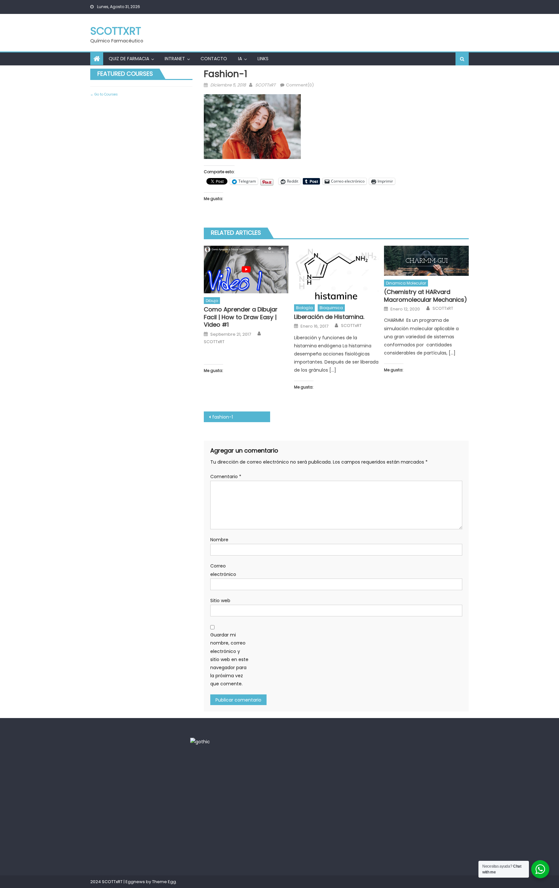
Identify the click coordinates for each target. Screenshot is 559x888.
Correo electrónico (223, 570)
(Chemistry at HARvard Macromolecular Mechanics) (425, 295)
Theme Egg (164, 882)
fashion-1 (222, 417)
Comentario (225, 476)
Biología (304, 307)
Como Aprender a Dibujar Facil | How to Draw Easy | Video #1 (241, 317)
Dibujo (212, 300)
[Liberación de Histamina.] (336, 273)
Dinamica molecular (406, 283)
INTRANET (175, 58)
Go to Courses (105, 94)
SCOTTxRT (115, 31)
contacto (214, 58)
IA (240, 58)
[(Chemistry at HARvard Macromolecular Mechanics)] (426, 261)
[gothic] (200, 741)
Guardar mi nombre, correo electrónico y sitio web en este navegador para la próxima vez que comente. (229, 659)
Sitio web (220, 600)
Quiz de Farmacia (129, 58)
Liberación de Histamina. (329, 316)
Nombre (219, 539)
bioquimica (331, 307)
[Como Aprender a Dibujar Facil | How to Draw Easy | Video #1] (246, 269)
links (263, 58)
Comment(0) (300, 85)
